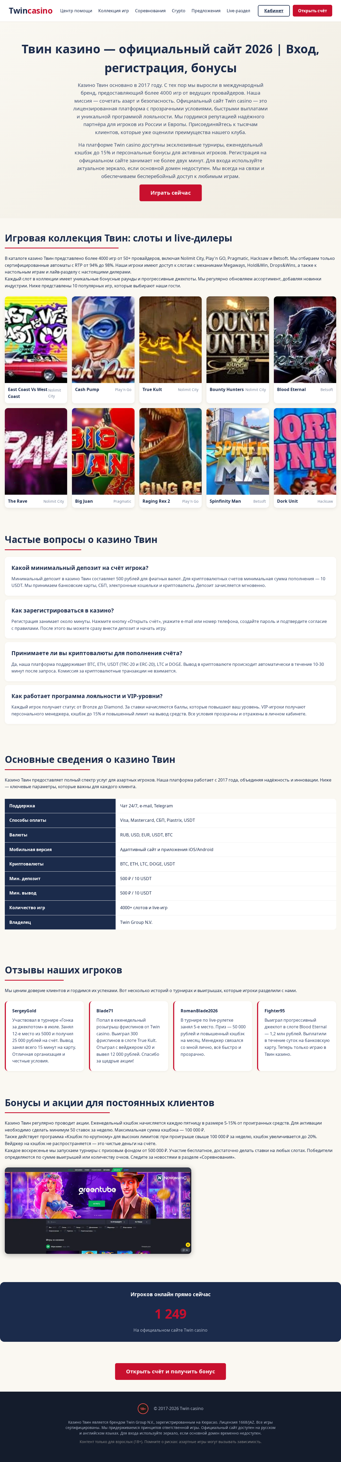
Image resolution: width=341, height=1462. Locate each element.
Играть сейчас (170, 192)
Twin (30, 10)
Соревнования (150, 11)
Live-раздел (238, 11)
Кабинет (273, 11)
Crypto (178, 11)
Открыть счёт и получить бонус (170, 1371)
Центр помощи (76, 11)
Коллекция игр (113, 11)
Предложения (206, 11)
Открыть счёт (312, 10)
